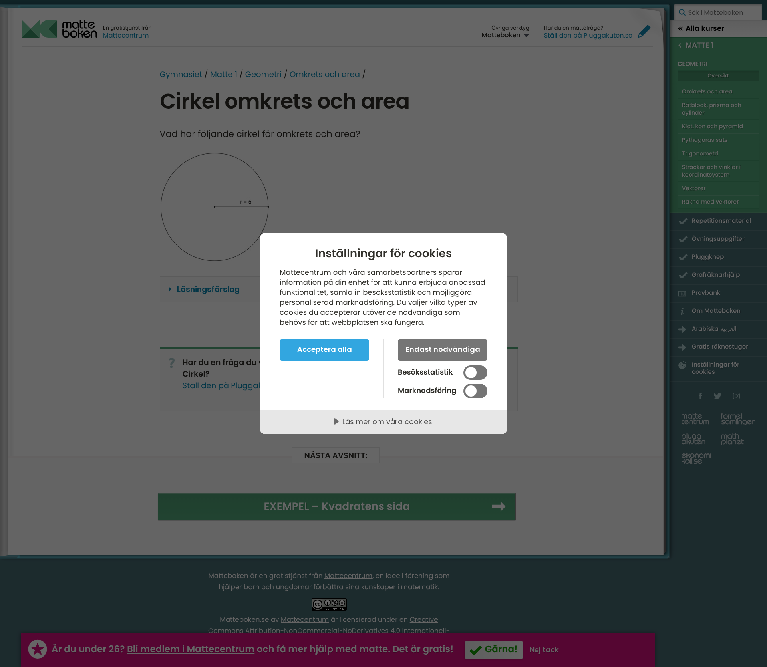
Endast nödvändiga (442, 349)
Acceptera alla (324, 349)
